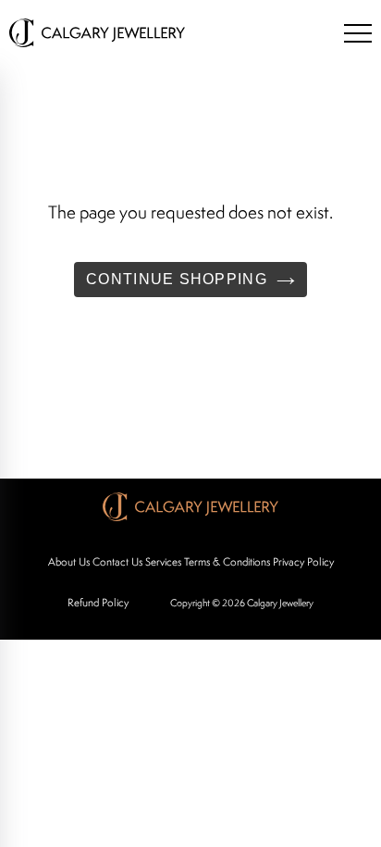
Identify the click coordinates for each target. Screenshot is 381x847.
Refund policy (98, 602)
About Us (69, 561)
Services (163, 561)
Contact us (117, 561)
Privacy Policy (303, 561)
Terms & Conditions (227, 561)
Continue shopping (176, 279)
